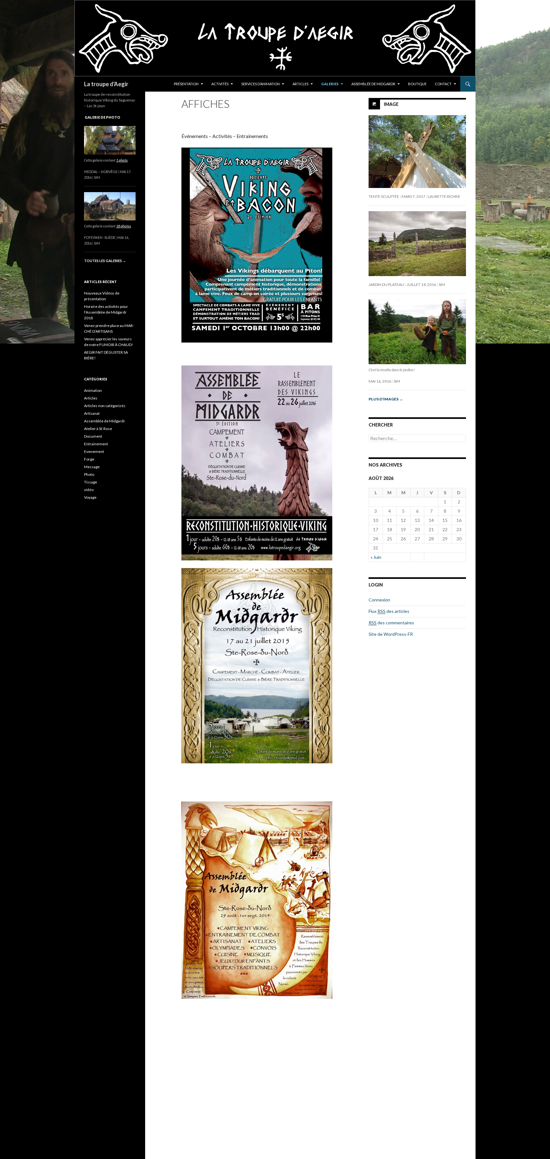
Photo (89, 474)
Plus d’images (386, 399)
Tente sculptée (384, 196)
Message (92, 466)
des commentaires (391, 622)
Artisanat (92, 413)
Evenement (94, 451)
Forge (89, 459)
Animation (93, 390)
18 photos (123, 226)
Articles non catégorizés (104, 405)
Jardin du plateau (386, 284)
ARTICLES (300, 84)
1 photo (122, 160)
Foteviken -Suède (99, 237)
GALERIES (330, 84)
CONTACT (443, 84)
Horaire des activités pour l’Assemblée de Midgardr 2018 (106, 312)
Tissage (90, 482)
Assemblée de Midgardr (104, 421)
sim (442, 284)
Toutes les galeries (105, 261)
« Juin (375, 557)
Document (93, 436)
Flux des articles (389, 611)
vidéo (89, 489)
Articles (90, 398)
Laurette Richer (444, 196)
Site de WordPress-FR (391, 634)
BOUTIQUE (417, 84)
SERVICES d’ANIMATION (260, 84)
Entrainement (96, 443)
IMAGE (391, 104)
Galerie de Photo (102, 117)
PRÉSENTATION (186, 84)
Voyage (90, 497)
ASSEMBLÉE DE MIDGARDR (373, 84)
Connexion (379, 599)
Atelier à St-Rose (98, 428)
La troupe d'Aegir (106, 83)
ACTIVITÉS (220, 84)
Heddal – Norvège (100, 172)
